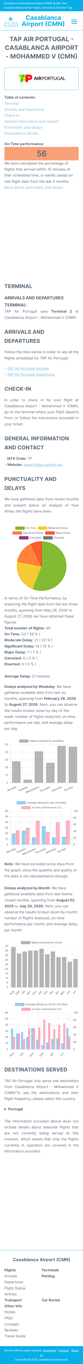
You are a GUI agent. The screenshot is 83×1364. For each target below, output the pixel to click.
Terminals (50, 1270)
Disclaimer (49, 1350)
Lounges (11, 1324)
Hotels (9, 1312)
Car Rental (51, 1300)
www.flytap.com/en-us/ (43, 464)
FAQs (8, 1318)
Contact (64, 1350)
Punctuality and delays (23, 127)
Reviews (11, 1330)
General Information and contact (31, 121)
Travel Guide (14, 1336)
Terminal (11, 103)
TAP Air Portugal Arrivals (28, 368)
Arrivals (10, 1276)
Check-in (11, 115)
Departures (13, 1282)
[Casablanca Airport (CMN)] (11, 22)
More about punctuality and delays (33, 187)
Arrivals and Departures (24, 109)
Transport (13, 1300)
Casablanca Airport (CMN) (43, 21)
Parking (48, 1276)
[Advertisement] (41, 236)
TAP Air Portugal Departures (31, 374)
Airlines (10, 1294)
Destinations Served (21, 133)
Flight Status (14, 1288)
